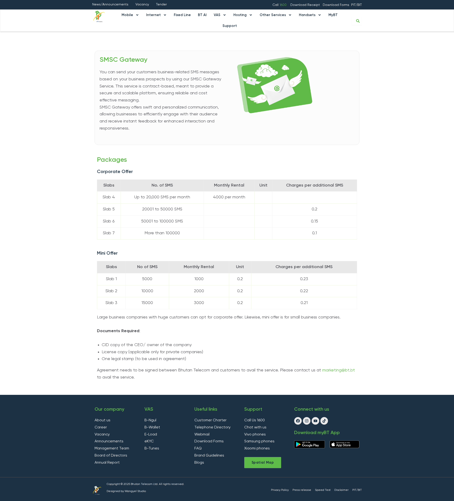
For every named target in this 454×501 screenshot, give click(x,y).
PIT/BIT (356, 5)
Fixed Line (182, 15)
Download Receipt (305, 5)
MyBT (333, 15)
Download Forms (336, 5)
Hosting (240, 15)
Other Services (273, 15)
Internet (153, 15)
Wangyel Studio (135, 491)
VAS (217, 15)
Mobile (127, 15)
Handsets (307, 15)
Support (230, 26)
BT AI (202, 15)
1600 (283, 5)
